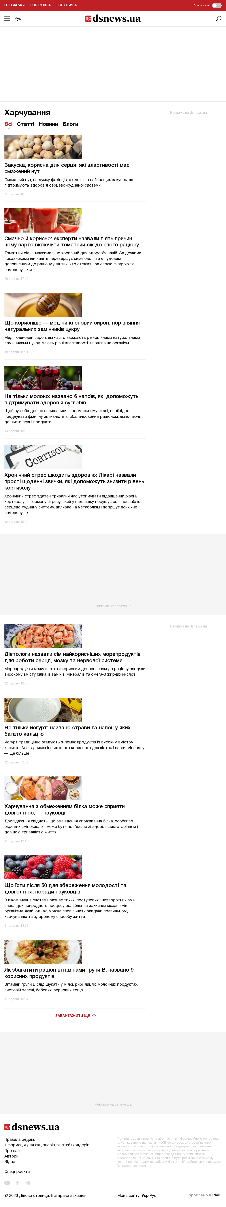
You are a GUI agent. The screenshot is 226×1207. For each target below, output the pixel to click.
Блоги (70, 124)
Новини (48, 124)
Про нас (12, 1151)
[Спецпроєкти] (217, 5)
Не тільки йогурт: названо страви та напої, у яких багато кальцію (67, 731)
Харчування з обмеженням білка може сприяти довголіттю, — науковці (64, 810)
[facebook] (17, 1183)
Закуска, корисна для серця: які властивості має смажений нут (67, 168)
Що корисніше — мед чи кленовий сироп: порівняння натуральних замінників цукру (72, 326)
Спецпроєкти (17, 1172)
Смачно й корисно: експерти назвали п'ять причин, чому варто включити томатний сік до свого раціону (71, 242)
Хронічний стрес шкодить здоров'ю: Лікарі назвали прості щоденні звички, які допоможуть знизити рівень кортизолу (74, 482)
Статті (25, 124)
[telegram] (27, 1183)
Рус (18, 19)
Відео (9, 1162)
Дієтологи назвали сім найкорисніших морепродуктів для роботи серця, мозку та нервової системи (72, 657)
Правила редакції (20, 1140)
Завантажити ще (72, 1016)
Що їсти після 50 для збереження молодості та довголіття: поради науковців (65, 889)
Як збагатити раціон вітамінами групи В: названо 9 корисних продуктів (69, 973)
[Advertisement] (113, 59)
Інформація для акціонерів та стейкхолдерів (46, 1145)
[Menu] (7, 19)
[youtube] (7, 1183)
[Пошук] (219, 19)
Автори (11, 1156)
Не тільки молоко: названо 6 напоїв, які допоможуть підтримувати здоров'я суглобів (71, 399)
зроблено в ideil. (205, 1195)
